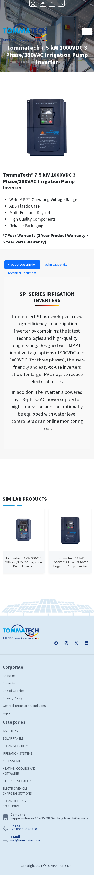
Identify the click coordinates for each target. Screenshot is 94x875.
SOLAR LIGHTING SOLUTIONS (14, 803)
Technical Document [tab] (22, 273)
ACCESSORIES (13, 761)
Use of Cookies (14, 690)
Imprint (8, 713)
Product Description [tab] (22, 264)
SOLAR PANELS (13, 738)
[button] (61, 3)
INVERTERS (10, 731)
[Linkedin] (86, 643)
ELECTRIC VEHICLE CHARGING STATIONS (17, 791)
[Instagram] (66, 643)
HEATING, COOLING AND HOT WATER (19, 771)
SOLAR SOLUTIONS (16, 746)
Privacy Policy (13, 698)
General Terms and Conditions (24, 705)
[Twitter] (76, 643)
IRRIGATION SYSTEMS (18, 753)
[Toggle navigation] (87, 31)
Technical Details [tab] (55, 264)
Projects (9, 683)
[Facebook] (56, 643)
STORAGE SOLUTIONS (18, 781)
